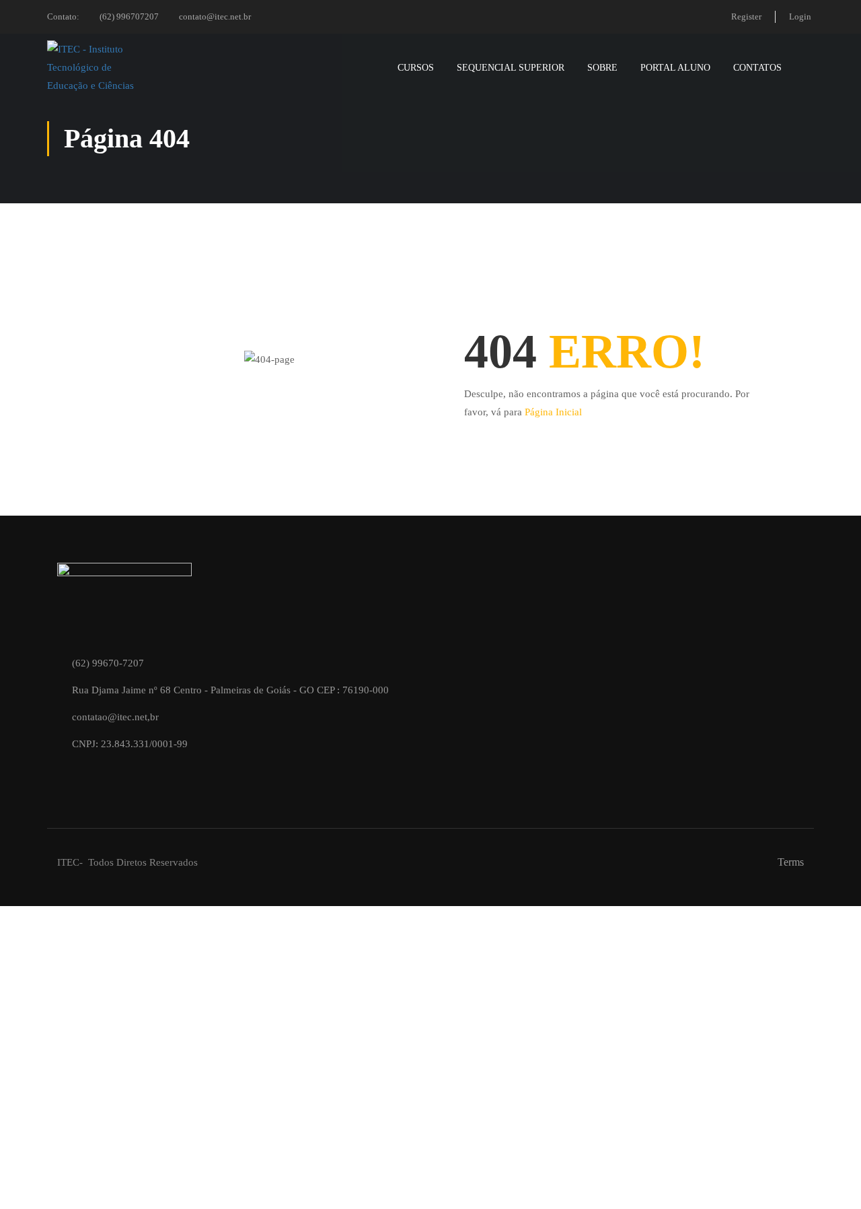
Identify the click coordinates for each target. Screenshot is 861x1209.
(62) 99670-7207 (108, 663)
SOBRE (602, 68)
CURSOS (416, 68)
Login (800, 16)
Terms (791, 862)
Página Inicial (553, 412)
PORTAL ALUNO (675, 68)
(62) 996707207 (129, 16)
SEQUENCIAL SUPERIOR (510, 68)
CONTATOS (757, 68)
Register (746, 16)
